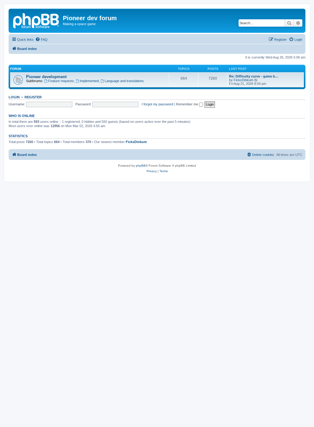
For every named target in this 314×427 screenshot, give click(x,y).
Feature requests (61, 81)
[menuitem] (41, 39)
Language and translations (124, 81)
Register (33, 97)
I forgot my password (157, 104)
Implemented (89, 81)
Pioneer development (46, 76)
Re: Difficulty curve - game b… (253, 76)
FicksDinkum (243, 80)
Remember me (187, 104)
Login (14, 97)
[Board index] (36, 20)
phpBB (141, 165)
